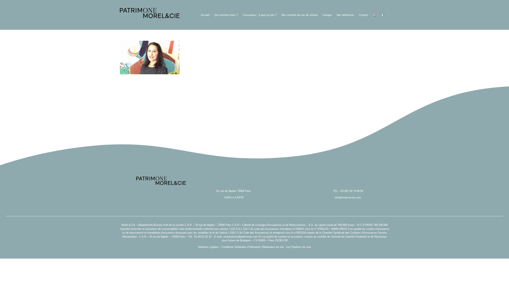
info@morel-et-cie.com (348, 197)
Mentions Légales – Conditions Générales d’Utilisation (229, 246)
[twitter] (254, 253)
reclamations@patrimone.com (240, 236)
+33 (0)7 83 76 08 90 (351, 190)
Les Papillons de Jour (298, 246)
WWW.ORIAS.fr (340, 228)
